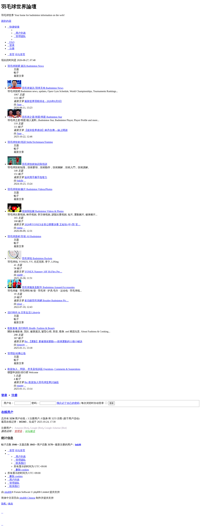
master (20, 385)
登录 (4, 395)
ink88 (20, 275)
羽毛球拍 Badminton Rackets (37, 258)
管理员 (18, 431)
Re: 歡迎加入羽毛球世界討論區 (41, 382)
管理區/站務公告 (17, 353)
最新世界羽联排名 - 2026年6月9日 (43, 101)
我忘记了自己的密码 (68, 403)
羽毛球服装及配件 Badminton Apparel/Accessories (48, 287)
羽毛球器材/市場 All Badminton (24, 236)
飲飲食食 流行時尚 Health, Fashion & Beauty (31, 328)
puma (19, 227)
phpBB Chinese (27, 497)
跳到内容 (6, 21)
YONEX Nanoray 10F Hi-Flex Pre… (43, 271)
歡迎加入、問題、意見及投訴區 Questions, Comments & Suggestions (44, 369)
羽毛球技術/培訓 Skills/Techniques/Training (30, 142)
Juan (19, 104)
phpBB (8, 492)
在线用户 (7, 412)
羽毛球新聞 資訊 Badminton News (26, 66)
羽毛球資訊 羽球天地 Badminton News (42, 88)
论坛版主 (30, 431)
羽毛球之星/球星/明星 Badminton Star (42, 117)
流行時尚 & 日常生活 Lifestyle (24, 312)
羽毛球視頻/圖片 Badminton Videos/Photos (30, 189)
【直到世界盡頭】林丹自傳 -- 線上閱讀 (46, 130)
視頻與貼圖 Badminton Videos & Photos (43, 211)
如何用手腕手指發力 (35, 177)
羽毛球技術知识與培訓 (34, 164)
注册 (14, 395)
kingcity (21, 344)
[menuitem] (20, 33)
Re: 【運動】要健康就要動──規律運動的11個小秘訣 (53, 341)
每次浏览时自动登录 (92, 403)
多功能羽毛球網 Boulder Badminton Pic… (46, 300)
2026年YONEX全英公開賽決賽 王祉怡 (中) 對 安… (52, 224)
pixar (19, 303)
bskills (20, 180)
